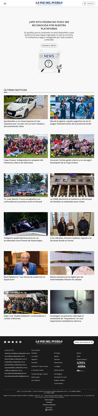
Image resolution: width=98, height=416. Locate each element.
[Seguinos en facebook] (20, 342)
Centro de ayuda (49, 400)
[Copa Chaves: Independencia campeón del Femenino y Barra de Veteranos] (26, 146)
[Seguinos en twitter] (13, 342)
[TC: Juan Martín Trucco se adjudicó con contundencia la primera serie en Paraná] (26, 185)
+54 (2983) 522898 (49, 393)
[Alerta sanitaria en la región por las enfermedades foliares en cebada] (72, 263)
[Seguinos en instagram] (17, 342)
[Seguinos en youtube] (9, 342)
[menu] (17, 3)
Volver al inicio (49, 45)
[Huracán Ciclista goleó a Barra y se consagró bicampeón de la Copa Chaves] (72, 146)
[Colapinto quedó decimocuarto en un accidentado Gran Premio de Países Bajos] (26, 224)
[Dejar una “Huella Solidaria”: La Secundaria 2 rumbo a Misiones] (26, 302)
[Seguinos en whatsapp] (5, 342)
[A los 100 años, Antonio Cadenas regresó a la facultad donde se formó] (72, 224)
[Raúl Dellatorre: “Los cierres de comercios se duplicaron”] (26, 263)
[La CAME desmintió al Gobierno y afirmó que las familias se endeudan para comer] (72, 185)
